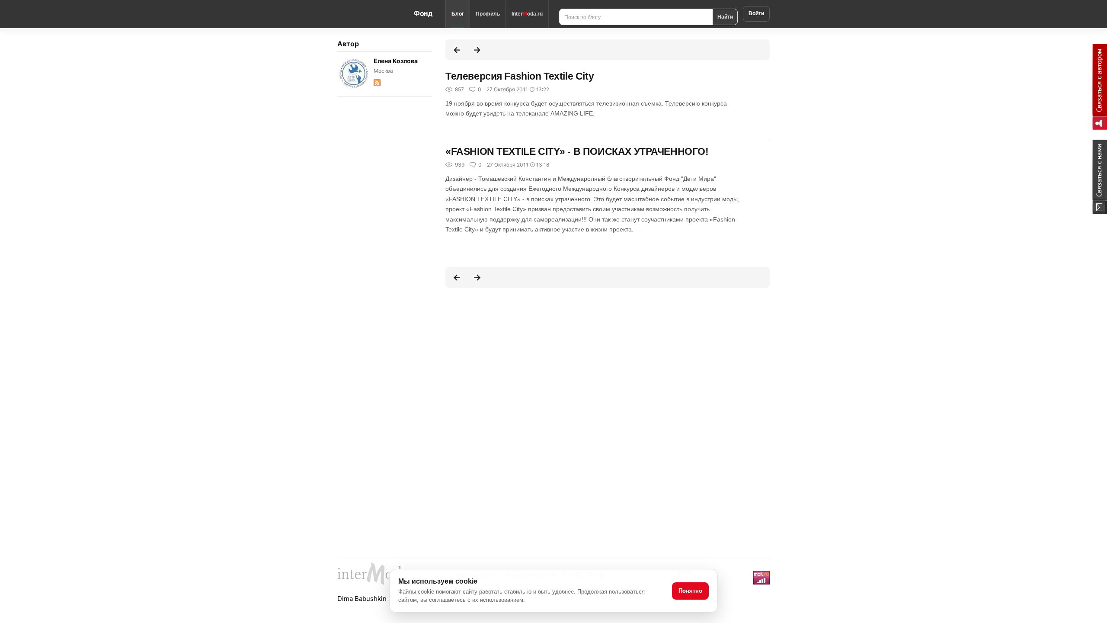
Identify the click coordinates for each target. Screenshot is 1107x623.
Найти (725, 16)
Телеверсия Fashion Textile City (519, 76)
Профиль (488, 14)
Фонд (423, 13)
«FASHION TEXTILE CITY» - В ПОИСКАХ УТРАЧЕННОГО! (577, 151)
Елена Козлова (396, 60)
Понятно (690, 591)
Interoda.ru (527, 14)
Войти (756, 13)
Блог (457, 14)
